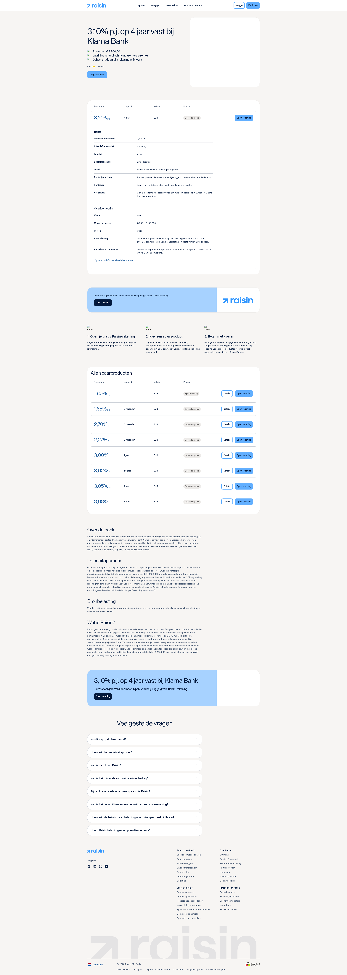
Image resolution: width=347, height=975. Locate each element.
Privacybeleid (123, 969)
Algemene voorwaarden (158, 969)
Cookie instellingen (215, 969)
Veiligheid (138, 969)
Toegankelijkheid (195, 969)
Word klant (253, 5)
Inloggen (239, 5)
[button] (141, 5)
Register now (97, 74)
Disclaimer (178, 969)
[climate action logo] (253, 964)
